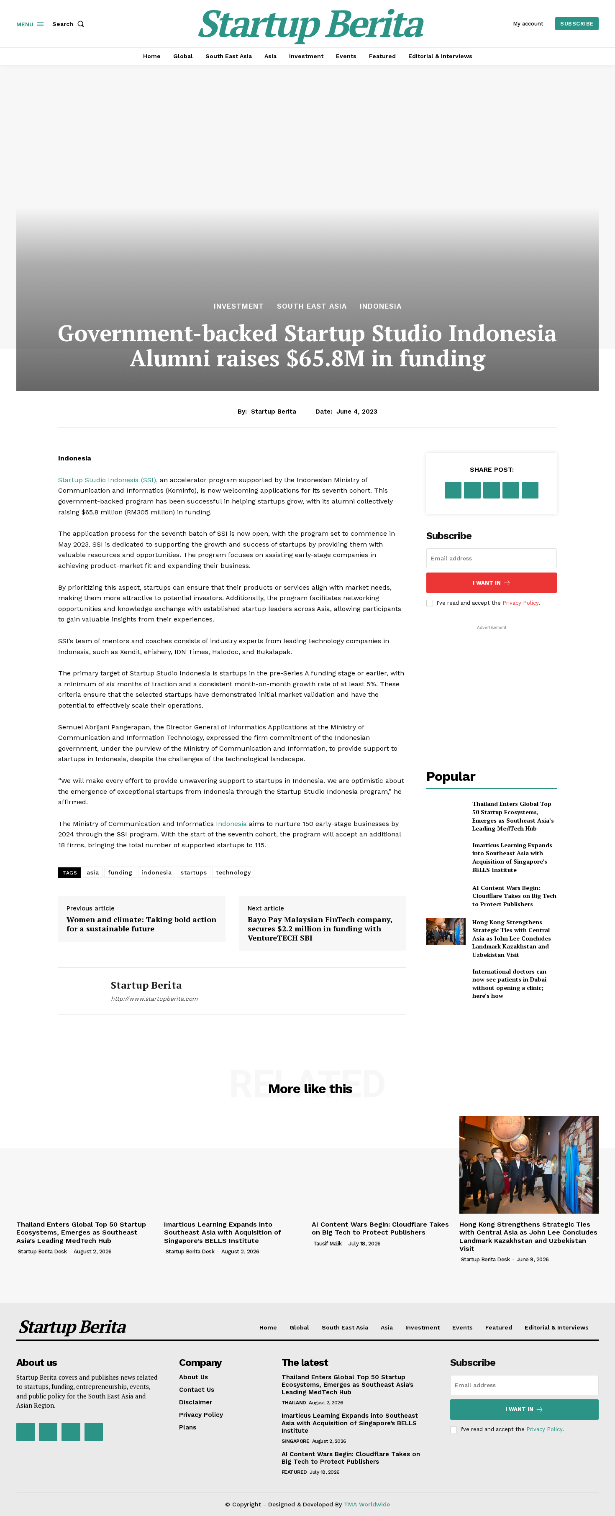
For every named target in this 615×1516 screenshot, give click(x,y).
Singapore (296, 1441)
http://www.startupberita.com (154, 998)
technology (233, 872)
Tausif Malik (327, 1243)
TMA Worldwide (367, 1504)
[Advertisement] (491, 684)
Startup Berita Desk (42, 1251)
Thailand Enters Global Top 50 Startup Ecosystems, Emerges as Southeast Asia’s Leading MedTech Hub (513, 816)
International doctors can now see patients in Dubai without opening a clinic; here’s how (509, 983)
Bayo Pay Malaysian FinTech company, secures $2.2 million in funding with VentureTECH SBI (320, 928)
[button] (69, 24)
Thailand (294, 1403)
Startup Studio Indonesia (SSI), (108, 480)
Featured (294, 1472)
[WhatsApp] (510, 490)
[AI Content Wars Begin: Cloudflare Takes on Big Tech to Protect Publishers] (445, 895)
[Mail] (71, 1432)
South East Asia (312, 306)
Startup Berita (273, 411)
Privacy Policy (520, 603)
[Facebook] (453, 490)
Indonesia (381, 306)
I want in (487, 583)
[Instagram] (48, 1432)
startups (194, 872)
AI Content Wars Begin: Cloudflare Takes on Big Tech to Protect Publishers (514, 896)
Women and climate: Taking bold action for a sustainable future (141, 924)
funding (120, 872)
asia (93, 872)
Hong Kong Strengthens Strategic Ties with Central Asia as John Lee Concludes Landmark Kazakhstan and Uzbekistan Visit (511, 938)
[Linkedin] (530, 490)
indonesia (157, 872)
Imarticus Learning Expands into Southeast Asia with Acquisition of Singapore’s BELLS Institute (512, 857)
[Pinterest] (491, 490)
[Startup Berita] (78, 991)
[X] (472, 490)
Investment (239, 306)
